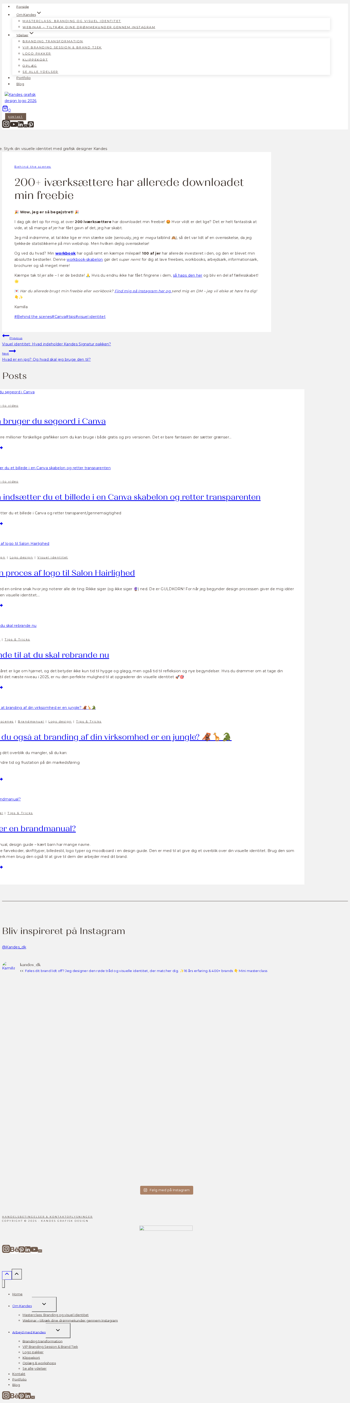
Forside (22, 6)
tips (70, 316)
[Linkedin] (20, 127)
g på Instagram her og (150, 291)
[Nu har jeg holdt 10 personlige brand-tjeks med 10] (42, 1080)
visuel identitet (90, 316)
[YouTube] (13, 127)
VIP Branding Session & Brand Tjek (62, 47)
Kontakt (15, 116)
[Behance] (14, 1252)
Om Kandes (22, 1306)
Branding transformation (53, 41)
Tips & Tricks (17, 639)
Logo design (21, 557)
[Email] (26, 127)
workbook (65, 253)
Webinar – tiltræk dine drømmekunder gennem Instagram (89, 27)
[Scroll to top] (7, 1275)
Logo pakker (37, 53)
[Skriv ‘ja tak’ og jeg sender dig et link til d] (207, 992)
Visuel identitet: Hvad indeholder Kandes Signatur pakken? (56, 341)
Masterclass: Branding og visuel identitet (72, 21)
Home (17, 1294)
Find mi (122, 291)
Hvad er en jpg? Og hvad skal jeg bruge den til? (46, 357)
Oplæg (30, 65)
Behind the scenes (32, 166)
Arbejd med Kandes (29, 1332)
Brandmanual (31, 721)
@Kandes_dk (14, 947)
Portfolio (23, 78)
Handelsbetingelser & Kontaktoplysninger (47, 1216)
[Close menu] (3, 1283)
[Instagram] (6, 127)
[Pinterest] (31, 127)
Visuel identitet (52, 557)
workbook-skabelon (85, 259)
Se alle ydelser (40, 72)
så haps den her (187, 275)
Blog (20, 84)
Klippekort (35, 59)
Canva (59, 316)
